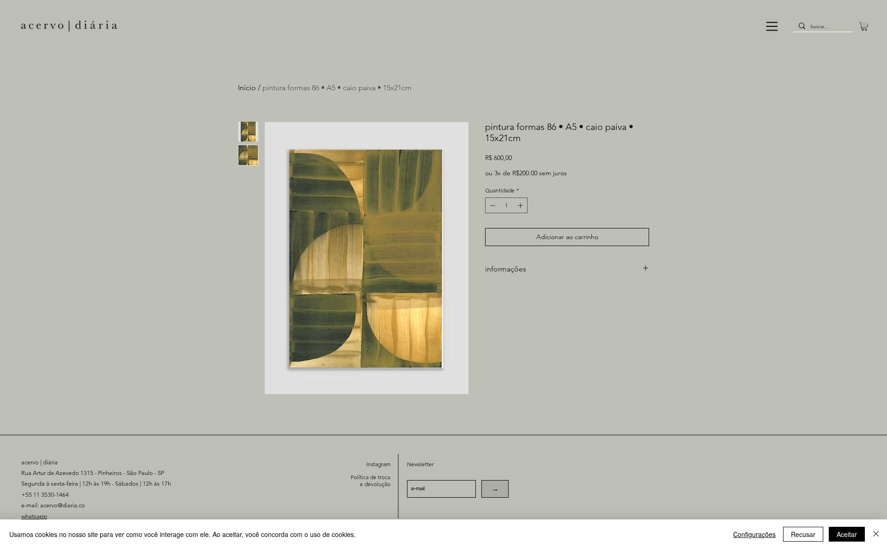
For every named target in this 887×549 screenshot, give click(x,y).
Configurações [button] (754, 534)
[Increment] (521, 205)
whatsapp (34, 516)
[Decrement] (491, 205)
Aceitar (847, 534)
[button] (772, 26)
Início (247, 87)
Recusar (803, 534)
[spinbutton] (506, 205)
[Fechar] (875, 534)
